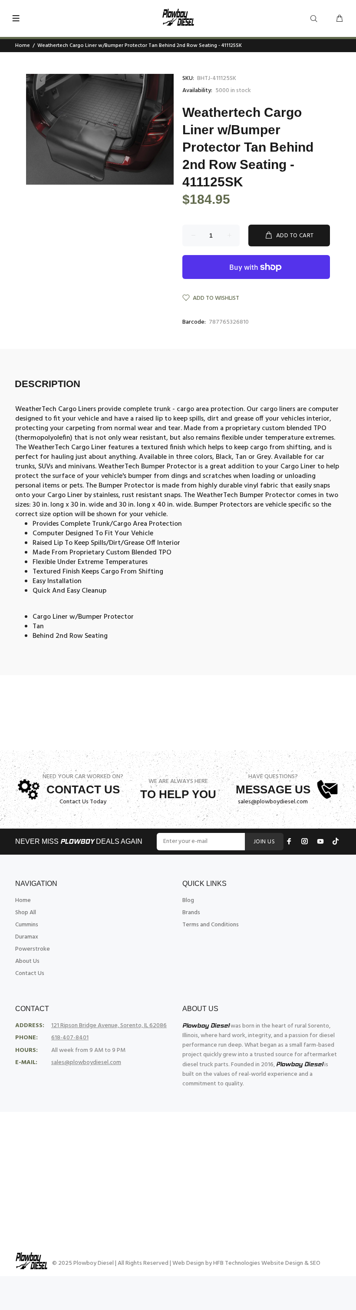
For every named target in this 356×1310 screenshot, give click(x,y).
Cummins (26, 925)
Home (22, 45)
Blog (188, 900)
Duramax (26, 937)
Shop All (25, 913)
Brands (191, 913)
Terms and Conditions (210, 925)
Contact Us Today (82, 802)
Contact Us (29, 973)
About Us (27, 961)
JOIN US (264, 842)
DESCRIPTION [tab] (47, 383)
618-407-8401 (70, 1038)
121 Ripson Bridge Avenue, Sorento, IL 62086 (109, 1026)
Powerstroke (32, 949)
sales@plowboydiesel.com (273, 802)
